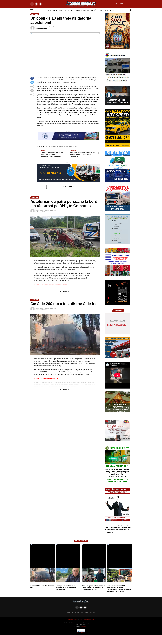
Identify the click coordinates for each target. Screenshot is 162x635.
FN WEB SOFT (84, 626)
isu (47, 146)
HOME (49, 10)
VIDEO (106, 10)
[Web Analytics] (81, 631)
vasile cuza (73, 146)
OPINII (61, 10)
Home (68, 612)
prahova (60, 146)
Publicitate (84, 612)
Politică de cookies (73, 619)
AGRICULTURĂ (91, 10)
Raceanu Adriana (42, 28)
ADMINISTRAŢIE (80, 10)
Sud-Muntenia (69, 10)
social (66, 146)
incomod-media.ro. (77, 623)
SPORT (112, 10)
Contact (92, 612)
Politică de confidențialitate (86, 619)
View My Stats (81, 632)
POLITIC (100, 10)
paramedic (53, 146)
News (55, 10)
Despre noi (75, 612)
